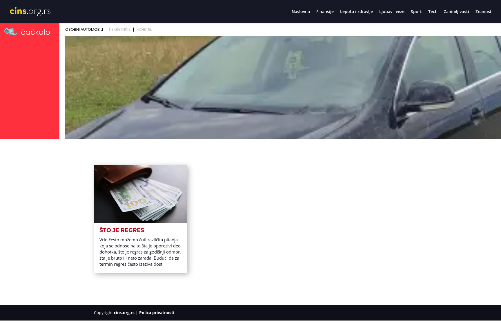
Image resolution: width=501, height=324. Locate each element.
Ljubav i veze (391, 12)
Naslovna (301, 12)
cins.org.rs (124, 312)
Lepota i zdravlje (356, 12)
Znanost (483, 12)
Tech (433, 12)
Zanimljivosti (456, 12)
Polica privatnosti (156, 312)
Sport (416, 12)
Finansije (325, 12)
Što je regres (121, 230)
